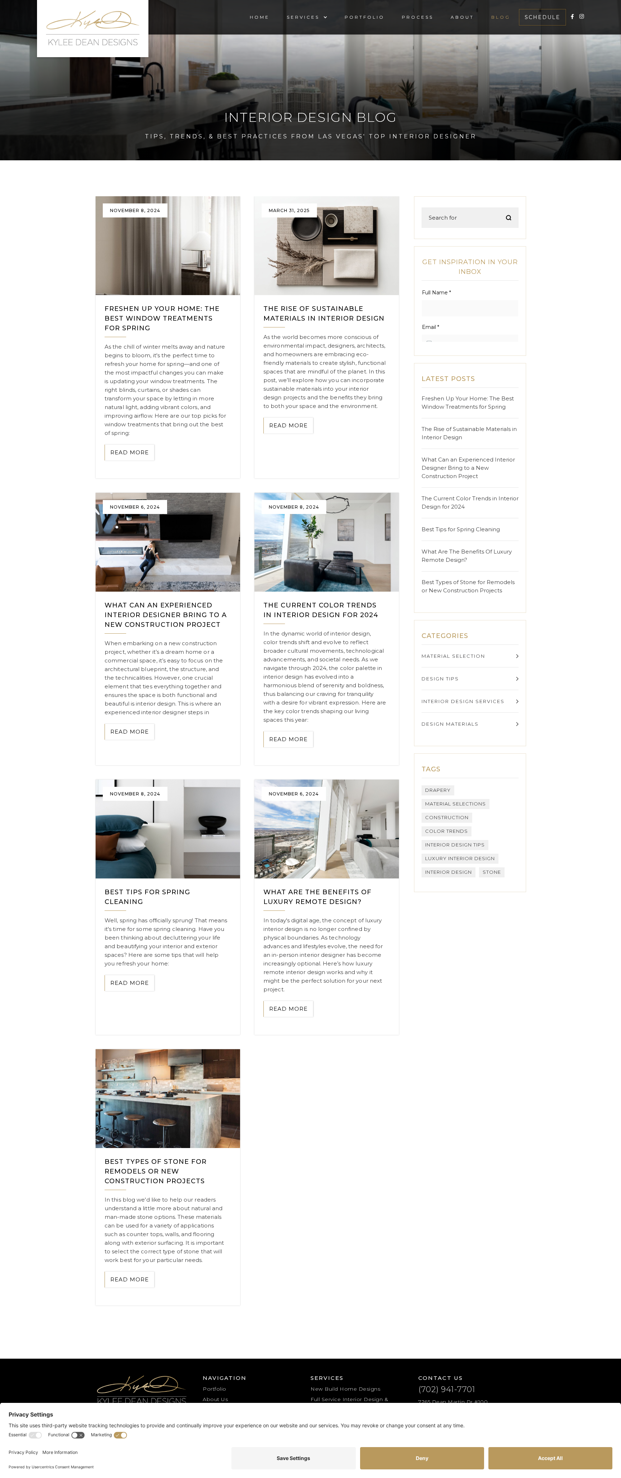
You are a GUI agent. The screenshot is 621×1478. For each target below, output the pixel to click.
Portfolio (214, 1389)
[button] (303, 17)
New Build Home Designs (345, 1389)
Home (260, 17)
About (462, 17)
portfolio (365, 17)
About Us (215, 1399)
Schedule (542, 17)
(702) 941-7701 (446, 1389)
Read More (129, 452)
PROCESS (417, 17)
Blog (500, 17)
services (303, 17)
